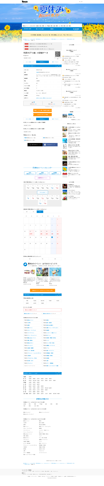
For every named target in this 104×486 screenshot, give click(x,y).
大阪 (59, 25)
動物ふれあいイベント (27, 434)
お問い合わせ (43, 476)
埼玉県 (58, 300)
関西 (57, 25)
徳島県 (38, 391)
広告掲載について (60, 476)
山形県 (46, 378)
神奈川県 (42, 300)
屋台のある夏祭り (42, 424)
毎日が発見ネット (49, 474)
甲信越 (48, 25)
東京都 (35, 300)
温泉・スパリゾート (43, 443)
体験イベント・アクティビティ (45, 426)
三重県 (38, 386)
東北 (40, 25)
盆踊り (24, 424)
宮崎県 (50, 393)
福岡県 (30, 393)
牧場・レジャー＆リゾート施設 (29, 454)
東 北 (24, 378)
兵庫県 (38, 388)
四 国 (24, 391)
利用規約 (29, 476)
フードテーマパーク (43, 452)
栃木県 (35, 303)
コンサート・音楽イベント (44, 430)
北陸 (54, 25)
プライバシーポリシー (34, 476)
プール (64, 29)
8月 (55, 258)
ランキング (30, 313)
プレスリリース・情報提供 (50, 476)
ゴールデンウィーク (38, 471)
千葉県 (25, 55)
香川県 (30, 391)
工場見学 (25, 447)
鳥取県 (42, 389)
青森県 (34, 378)
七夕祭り (25, 422)
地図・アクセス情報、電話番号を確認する (43, 110)
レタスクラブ (24, 474)
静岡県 (42, 386)
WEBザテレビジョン (35, 474)
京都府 (34, 388)
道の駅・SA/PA (28, 58)
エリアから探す (40, 29)
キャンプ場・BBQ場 (43, 437)
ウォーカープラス (24, 471)
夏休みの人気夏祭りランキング (31, 309)
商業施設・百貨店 (42, 445)
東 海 (24, 386)
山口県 (38, 389)
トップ (29, 61)
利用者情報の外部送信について (71, 476)
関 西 (24, 388)
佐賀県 (34, 393)
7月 (42, 258)
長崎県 (38, 393)
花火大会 (43, 471)
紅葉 (51, 471)
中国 (61, 25)
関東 (43, 25)
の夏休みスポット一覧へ (30, 137)
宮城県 (30, 378)
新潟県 (38, 382)
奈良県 (42, 388)
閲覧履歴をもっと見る (75, 119)
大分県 (46, 393)
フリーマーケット (26, 430)
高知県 (42, 391)
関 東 (24, 380)
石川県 (30, 384)
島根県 (46, 389)
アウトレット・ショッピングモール (30, 445)
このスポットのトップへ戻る (42, 114)
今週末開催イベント (76, 29)
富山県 (34, 384)
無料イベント (25, 426)
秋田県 (42, 378)
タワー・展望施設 (26, 452)
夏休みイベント (26, 420)
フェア (40, 435)
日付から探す (28, 28)
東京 (45, 25)
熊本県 (42, 393)
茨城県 (42, 303)
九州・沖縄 (68, 25)
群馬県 (27, 303)
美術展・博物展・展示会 (43, 434)
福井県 (38, 384)
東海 (51, 25)
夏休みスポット (26, 437)
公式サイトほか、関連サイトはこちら (43, 98)
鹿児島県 (54, 393)
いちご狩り (29, 471)
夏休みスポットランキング (28, 414)
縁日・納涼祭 (41, 422)
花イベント (41, 432)
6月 (29, 258)
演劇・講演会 (25, 435)
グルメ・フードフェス (27, 428)
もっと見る (78, 65)
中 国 (24, 389)
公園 (24, 450)
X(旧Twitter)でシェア (36, 144)
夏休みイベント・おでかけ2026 (29, 25)
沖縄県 (58, 393)
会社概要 (65, 476)
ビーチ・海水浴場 (26, 443)
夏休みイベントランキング (44, 412)
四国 (64, 25)
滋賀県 (50, 388)
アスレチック (41, 450)
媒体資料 (56, 476)
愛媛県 (34, 391)
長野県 (34, 382)
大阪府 (30, 388)
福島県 (50, 378)
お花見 (33, 471)
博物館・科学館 (42, 447)
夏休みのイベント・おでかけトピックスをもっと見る (42, 290)
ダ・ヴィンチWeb (29, 474)
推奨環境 (39, 476)
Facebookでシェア (51, 144)
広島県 (30, 389)
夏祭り (52, 29)
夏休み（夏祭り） (47, 471)
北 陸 (24, 384)
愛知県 (30, 386)
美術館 (24, 448)
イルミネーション (55, 471)
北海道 (37, 25)
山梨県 (30, 382)
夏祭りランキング (26, 412)
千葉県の (28, 320)
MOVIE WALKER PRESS (42, 474)
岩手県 (38, 378)
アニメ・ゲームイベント (28, 432)
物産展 (40, 428)
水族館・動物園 (26, 441)
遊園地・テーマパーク (43, 439)
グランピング (25, 439)
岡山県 (34, 389)
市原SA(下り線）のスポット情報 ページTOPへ (54, 460)
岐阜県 (34, 386)
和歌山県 (46, 388)
